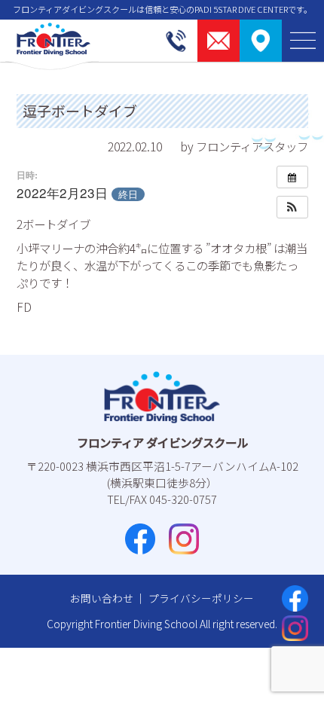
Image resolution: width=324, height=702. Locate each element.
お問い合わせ (101, 598)
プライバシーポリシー (201, 598)
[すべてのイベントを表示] (292, 177)
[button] (292, 207)
